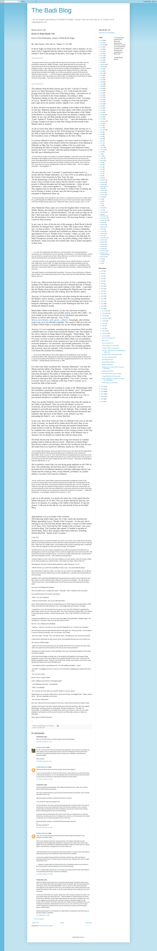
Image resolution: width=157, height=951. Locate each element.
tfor (101, 199)
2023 (102, 278)
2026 (102, 271)
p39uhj (102, 184)
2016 (102, 296)
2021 (102, 283)
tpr (101, 263)
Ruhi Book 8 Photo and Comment (111, 373)
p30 (101, 134)
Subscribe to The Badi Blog (107, 32)
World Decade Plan (107, 371)
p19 (101, 90)
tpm (101, 75)
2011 (102, 308)
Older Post (89, 923)
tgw (101, 201)
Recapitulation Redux (108, 362)
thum (101, 73)
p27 (101, 93)
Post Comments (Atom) (46, 925)
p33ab (102, 197)
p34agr (102, 114)
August (104, 321)
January (104, 336)
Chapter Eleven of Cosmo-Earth (111, 376)
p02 (101, 110)
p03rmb (102, 233)
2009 (102, 389)
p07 (101, 97)
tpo (101, 77)
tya (101, 106)
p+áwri (102, 231)
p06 (101, 62)
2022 (102, 281)
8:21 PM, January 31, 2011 (44, 761)
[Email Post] (57, 725)
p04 (101, 125)
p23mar (102, 121)
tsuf (101, 205)
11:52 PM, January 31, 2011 (44, 779)
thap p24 (103, 256)
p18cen (102, 240)
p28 (101, 53)
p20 (37, 727)
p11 (101, 167)
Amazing (103, 212)
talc (101, 173)
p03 (101, 79)
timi (101, 261)
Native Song (104, 220)
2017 (102, 293)
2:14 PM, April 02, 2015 (43, 915)
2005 (102, 399)
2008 (102, 391)
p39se (102, 160)
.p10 (101, 210)
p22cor (102, 149)
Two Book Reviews (107, 359)
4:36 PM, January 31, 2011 (44, 741)
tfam (101, 58)
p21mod (102, 244)
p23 (101, 42)
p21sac (102, 246)
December (105, 311)
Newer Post (35, 923)
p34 (101, 151)
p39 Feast (103, 251)
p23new (102, 194)
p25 (101, 132)
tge (101, 175)
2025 (102, 273)
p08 (101, 82)
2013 (102, 303)
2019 (102, 288)
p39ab (40, 727)
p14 (101, 95)
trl (100, 154)
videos (102, 208)
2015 (102, 298)
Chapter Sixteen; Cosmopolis (110, 348)
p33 (101, 40)
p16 (101, 141)
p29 (101, 86)
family (102, 229)
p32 (101, 112)
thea (101, 104)
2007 (102, 394)
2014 (102, 301)
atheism (102, 227)
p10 (101, 71)
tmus (101, 55)
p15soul (102, 182)
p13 (101, 99)
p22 (101, 60)
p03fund (102, 180)
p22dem (102, 64)
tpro (101, 165)
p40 (44, 727)
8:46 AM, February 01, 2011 (44, 827)
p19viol (102, 242)
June (103, 323)
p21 (101, 119)
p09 (101, 88)
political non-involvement (104, 253)
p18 (101, 145)
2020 (102, 286)
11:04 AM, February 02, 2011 (44, 874)
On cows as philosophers (109, 357)
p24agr (102, 248)
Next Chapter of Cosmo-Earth (110, 345)
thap (101, 138)
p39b (101, 158)
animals (102, 224)
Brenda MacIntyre (103, 215)
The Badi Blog (52, 10)
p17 (101, 143)
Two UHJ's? (105, 340)
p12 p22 (102, 130)
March (104, 331)
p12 (101, 47)
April (103, 328)
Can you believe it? (107, 343)
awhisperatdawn (41, 747)
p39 (101, 49)
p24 (101, 69)
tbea (101, 84)
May (103, 326)
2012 (102, 306)
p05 (101, 117)
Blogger (82, 937)
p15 (101, 156)
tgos (101, 178)
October (104, 316)
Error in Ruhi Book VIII (108, 338)
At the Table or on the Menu (110, 382)
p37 (101, 171)
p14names (103, 237)
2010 (102, 386)
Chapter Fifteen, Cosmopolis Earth (112, 354)
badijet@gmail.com (42, 767)
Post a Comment (39, 919)
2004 (102, 401)
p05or (102, 235)
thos (101, 259)
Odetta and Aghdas (107, 364)
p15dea (102, 190)
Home (62, 923)
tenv (101, 51)
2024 (102, 276)
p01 (101, 108)
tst (101, 203)
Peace (102, 222)
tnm (101, 162)
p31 (101, 136)
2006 (102, 396)
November (105, 313)
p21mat (102, 192)
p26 (101, 169)
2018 (102, 291)
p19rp (102, 147)
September (105, 318)
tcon (101, 128)
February (105, 333)
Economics (103, 218)
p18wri (102, 45)
